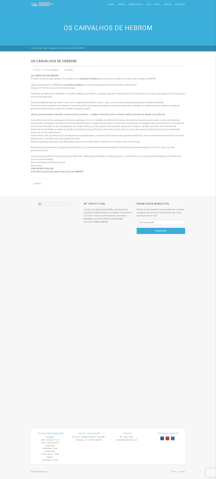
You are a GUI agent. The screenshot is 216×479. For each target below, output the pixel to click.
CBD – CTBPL (153, 4)
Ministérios (136, 4)
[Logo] (42, 4)
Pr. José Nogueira (52, 70)
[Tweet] (50, 184)
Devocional (69, 70)
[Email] (59, 184)
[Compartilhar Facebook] (45, 184)
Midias (167, 4)
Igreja (121, 4)
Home (111, 4)
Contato (180, 4)
